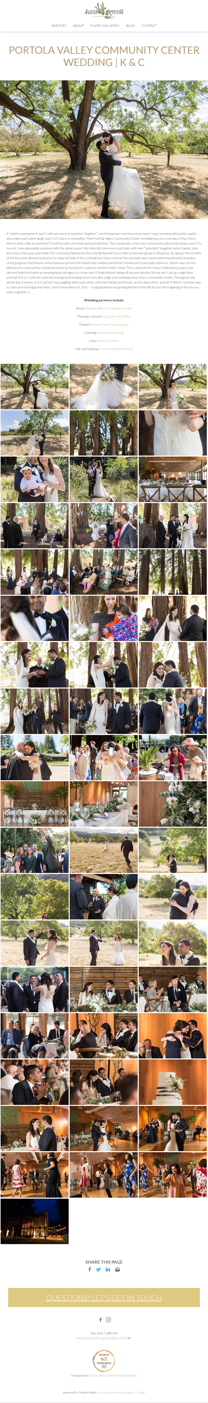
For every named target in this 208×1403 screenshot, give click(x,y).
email (117, 1269)
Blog (130, 25)
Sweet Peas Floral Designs (110, 324)
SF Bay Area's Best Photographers (113, 1375)
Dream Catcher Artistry (116, 349)
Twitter (98, 1269)
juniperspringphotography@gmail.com (102, 1338)
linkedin (107, 1269)
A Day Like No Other (116, 316)
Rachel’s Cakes (108, 341)
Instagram (108, 1319)
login (142, 1392)
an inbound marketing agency (117, 1392)
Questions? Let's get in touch (104, 1297)
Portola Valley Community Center (109, 308)
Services (58, 25)
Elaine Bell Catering (110, 332)
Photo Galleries (104, 25)
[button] (35, 386)
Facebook (89, 1269)
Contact (149, 25)
